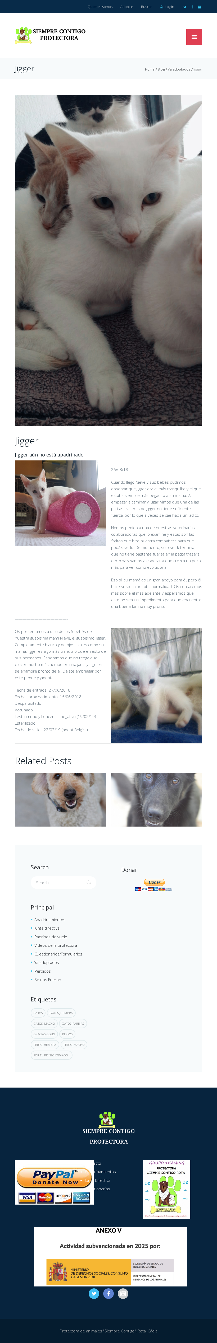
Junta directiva (47, 928)
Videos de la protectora (55, 945)
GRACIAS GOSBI (44, 1034)
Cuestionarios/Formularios (58, 954)
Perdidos (42, 971)
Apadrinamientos (49, 919)
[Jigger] (108, 260)
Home (150, 69)
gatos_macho (44, 1023)
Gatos (38, 1013)
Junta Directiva (97, 1180)
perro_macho (74, 1045)
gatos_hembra (61, 1013)
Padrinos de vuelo (50, 936)
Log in (169, 6)
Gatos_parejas (73, 1023)
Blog (161, 69)
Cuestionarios (97, 1188)
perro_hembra (45, 1045)
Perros (67, 1034)
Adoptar (126, 6)
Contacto (93, 1163)
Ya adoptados (179, 69)
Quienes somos (100, 6)
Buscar (146, 6)
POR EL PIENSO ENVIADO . (52, 1055)
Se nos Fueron (47, 979)
